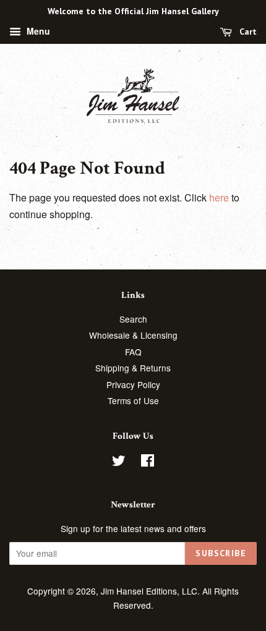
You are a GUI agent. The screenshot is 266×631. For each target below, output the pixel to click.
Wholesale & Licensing (133, 335)
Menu (37, 31)
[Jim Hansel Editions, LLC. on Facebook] (147, 462)
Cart (247, 31)
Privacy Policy (133, 384)
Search (133, 319)
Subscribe (220, 553)
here (219, 197)
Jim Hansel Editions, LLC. (151, 591)
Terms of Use (133, 400)
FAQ (133, 351)
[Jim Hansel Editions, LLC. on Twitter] (119, 462)
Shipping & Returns (133, 368)
